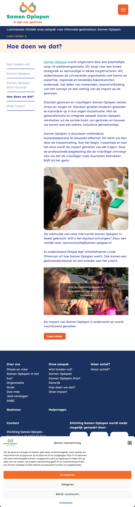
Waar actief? (100, 364)
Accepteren (67, 474)
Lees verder (15, 36)
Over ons (13, 364)
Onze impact (16, 106)
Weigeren (67, 484)
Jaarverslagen (17, 396)
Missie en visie (17, 369)
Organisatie (15, 382)
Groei (11, 387)
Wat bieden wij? (18, 64)
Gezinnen (14, 409)
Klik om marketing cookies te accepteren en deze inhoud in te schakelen (86, 291)
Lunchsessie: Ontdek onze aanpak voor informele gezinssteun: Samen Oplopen (64, 29)
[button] (129, 443)
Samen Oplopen (18, 73)
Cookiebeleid (65, 502)
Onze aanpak (59, 364)
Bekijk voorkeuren (67, 494)
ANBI (11, 400)
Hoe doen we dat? (20, 96)
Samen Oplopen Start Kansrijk (18, 85)
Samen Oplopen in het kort (23, 376)
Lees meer (54, 336)
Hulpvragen (57, 409)
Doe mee (13, 391)
